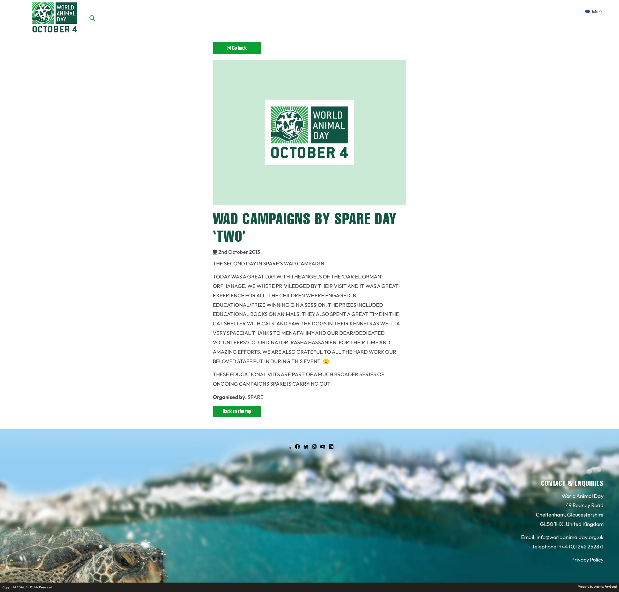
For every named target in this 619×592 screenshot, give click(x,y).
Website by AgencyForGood (597, 586)
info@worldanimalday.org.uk (570, 537)
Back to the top (237, 411)
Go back (239, 48)
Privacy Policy (587, 559)
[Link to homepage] (54, 18)
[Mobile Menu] (9, 13)
